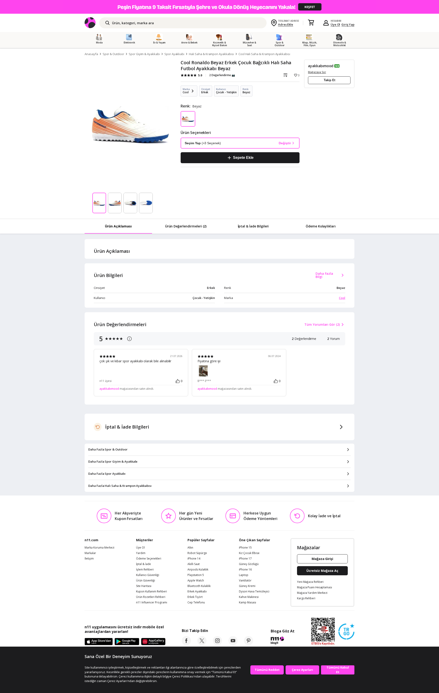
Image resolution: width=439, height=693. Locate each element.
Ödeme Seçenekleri (148, 558)
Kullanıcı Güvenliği (147, 575)
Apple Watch (195, 580)
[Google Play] (127, 642)
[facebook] (186, 643)
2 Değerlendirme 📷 (222, 75)
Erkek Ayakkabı (197, 591)
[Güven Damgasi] (346, 632)
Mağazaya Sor (317, 72)
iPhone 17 (245, 558)
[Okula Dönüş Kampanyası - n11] (219, 7)
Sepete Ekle (243, 158)
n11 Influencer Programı (151, 602)
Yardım (140, 553)
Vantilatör (245, 580)
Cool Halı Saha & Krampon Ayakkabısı (264, 54)
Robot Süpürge (197, 553)
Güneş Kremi (247, 586)
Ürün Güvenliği (145, 580)
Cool (342, 298)
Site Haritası (143, 586)
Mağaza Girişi (322, 559)
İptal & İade (143, 564)
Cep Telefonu (196, 602)
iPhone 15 (245, 547)
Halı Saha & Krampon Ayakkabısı (211, 54)
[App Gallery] (153, 642)
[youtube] (233, 643)
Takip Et (329, 80)
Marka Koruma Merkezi (99, 547)
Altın (190, 547)
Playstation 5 (195, 575)
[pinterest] (248, 643)
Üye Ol (335, 24)
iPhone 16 (245, 569)
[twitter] (201, 643)
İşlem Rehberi (145, 569)
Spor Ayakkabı (174, 54)
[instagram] (217, 643)
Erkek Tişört (195, 597)
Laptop (243, 575)
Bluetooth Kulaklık (199, 586)
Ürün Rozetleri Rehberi (150, 597)
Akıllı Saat (193, 564)
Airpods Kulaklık (197, 569)
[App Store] (99, 642)
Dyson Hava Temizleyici (254, 591)
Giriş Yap (347, 24)
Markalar (90, 553)
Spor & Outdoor (113, 54)
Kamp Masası (247, 602)
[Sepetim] (311, 23)
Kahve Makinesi (249, 597)
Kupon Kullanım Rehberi (151, 591)
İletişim (89, 558)
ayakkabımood (320, 66)
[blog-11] (282, 641)
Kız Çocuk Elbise (249, 553)
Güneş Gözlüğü (249, 564)
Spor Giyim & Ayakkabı (144, 54)
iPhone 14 (193, 558)
